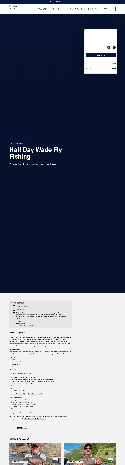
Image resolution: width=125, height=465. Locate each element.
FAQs (77, 9)
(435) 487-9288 (93, 9)
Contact (83, 9)
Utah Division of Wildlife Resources (35, 419)
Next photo (114, 47)
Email (26, 428)
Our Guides (69, 9)
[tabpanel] (100, 40)
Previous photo (108, 47)
